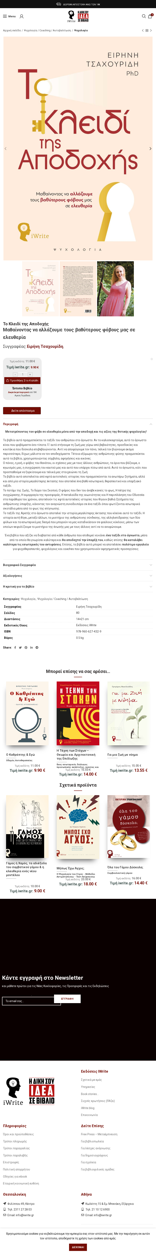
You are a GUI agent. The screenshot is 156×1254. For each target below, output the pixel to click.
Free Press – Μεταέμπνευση (99, 1134)
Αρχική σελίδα (12, 30)
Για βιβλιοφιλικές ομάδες (98, 1169)
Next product (151, 30)
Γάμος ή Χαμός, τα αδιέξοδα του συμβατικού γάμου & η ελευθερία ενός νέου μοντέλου (26, 869)
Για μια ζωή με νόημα (122, 755)
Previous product (143, 30)
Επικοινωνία (89, 1115)
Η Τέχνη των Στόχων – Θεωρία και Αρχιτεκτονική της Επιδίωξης (76, 754)
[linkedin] (31, 647)
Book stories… (90, 1094)
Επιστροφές (11, 1162)
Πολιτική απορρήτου (16, 1169)
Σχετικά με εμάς (91, 1079)
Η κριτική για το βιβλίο (18, 586)
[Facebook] (15, 647)
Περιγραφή (10, 424)
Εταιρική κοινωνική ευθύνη (21, 1183)
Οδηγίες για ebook (15, 1176)
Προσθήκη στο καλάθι (24, 380)
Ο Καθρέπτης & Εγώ (20, 755)
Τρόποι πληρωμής (15, 1141)
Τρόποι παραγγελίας (16, 1148)
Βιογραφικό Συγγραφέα (19, 565)
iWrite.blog (87, 1108)
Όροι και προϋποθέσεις (18, 1134)
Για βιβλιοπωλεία (92, 1141)
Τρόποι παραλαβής (15, 1155)
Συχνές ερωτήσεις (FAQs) (98, 1101)
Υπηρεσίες (88, 1087)
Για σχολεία (88, 1162)
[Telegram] (37, 647)
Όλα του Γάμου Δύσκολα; (125, 867)
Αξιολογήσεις (12, 575)
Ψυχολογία (81, 30)
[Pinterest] (26, 647)
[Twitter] (20, 647)
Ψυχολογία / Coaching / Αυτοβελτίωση (47, 30)
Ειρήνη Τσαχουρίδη (45, 346)
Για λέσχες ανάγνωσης (95, 1148)
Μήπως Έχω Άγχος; (70, 868)
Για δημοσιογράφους (94, 1155)
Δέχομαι (78, 1247)
